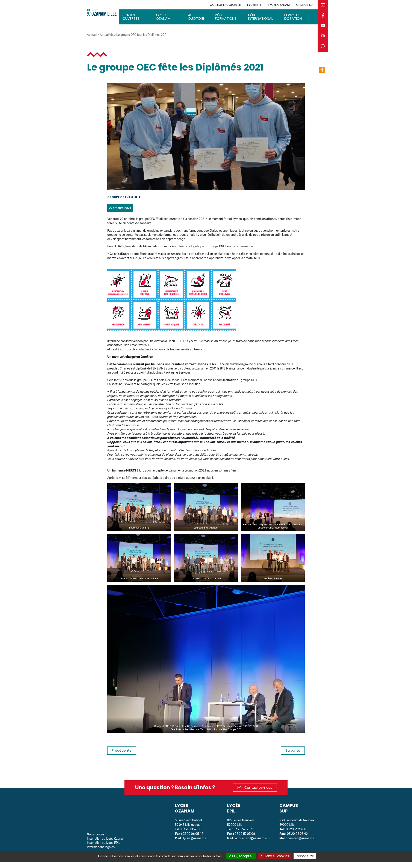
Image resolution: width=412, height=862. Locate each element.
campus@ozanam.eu (302, 838)
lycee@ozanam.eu (195, 838)
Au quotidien (196, 17)
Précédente (122, 750)
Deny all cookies (276, 856)
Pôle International (260, 17)
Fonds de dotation (293, 17)
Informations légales (101, 847)
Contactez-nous (258, 787)
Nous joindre (95, 834)
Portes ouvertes (131, 17)
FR (323, 36)
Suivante (293, 750)
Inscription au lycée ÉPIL (103, 843)
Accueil (92, 35)
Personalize (305, 856)
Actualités (107, 35)
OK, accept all (242, 856)
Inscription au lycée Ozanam (106, 839)
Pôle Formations (225, 17)
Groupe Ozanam (163, 17)
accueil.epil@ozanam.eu (251, 838)
